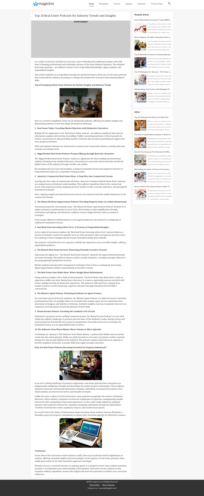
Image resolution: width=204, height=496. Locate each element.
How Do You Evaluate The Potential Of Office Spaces (155, 152)
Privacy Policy (157, 4)
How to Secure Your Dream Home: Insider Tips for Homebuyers (159, 186)
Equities (128, 4)
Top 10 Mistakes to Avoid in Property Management (154, 55)
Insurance (142, 4)
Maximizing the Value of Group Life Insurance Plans (155, 169)
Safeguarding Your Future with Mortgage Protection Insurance (159, 89)
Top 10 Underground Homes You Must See (151, 117)
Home (91, 4)
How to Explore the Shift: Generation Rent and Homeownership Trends (162, 37)
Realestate (103, 4)
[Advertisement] (80, 39)
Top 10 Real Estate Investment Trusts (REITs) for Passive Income (160, 20)
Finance (116, 4)
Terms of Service (108, 485)
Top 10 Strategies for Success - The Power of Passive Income (159, 72)
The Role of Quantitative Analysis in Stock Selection (155, 135)
